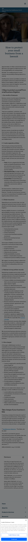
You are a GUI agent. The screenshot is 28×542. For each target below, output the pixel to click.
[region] (14, 530)
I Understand (14, 539)
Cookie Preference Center (13, 535)
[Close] (26, 520)
